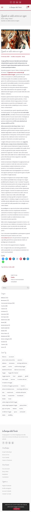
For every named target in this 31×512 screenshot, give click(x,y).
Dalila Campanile (16, 56)
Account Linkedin (6, 491)
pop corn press (6, 408)
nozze (9, 399)
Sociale (3, 342)
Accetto (16, 509)
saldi (13, 267)
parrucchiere (23, 405)
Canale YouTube (6, 494)
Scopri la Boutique (7, 452)
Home (2, 18)
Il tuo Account (6, 469)
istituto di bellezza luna (8, 389)
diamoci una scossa (19, 369)
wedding (10, 415)
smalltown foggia (6, 412)
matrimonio (10, 392)
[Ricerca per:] (15, 288)
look (3, 392)
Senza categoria (5, 339)
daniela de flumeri (7, 369)
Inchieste (3, 311)
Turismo (3, 344)
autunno (20, 360)
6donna (4, 357)
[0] (27, 7)
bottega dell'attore (22, 363)
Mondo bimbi (4, 325)
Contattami (5, 477)
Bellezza (3, 297)
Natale (3, 330)
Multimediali (4, 328)
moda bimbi (11, 395)
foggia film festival (13, 373)
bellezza (4, 363)
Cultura (3, 308)
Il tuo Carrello (5, 457)
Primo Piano (4, 333)
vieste (3, 415)
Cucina (3, 306)
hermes (6, 267)
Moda (10, 18)
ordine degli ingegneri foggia (9, 405)
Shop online (5, 471)
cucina (10, 366)
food (14, 376)
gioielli (26, 376)
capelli (4, 366)
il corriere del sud (21, 379)
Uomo (2, 347)
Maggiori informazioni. (19, 506)
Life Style (3, 317)
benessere (12, 363)
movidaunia (20, 395)
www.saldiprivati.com (6, 238)
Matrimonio (4, 319)
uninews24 (22, 412)
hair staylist (5, 379)
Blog (7, 18)
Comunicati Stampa (6, 303)
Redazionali (4, 336)
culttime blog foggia (19, 366)
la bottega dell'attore (22, 389)
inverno (23, 386)
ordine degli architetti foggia (9, 402)
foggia (4, 373)
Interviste (3, 314)
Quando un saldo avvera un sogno (12, 51)
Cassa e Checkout (7, 460)
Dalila (13, 277)
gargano (20, 376)
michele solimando (21, 392)
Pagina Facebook (6, 485)
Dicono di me (5, 455)
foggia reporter (6, 376)
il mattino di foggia (7, 382)
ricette (21, 408)
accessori (11, 357)
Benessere (4, 300)
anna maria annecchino (8, 360)
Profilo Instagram (6, 488)
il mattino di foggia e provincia (10, 386)
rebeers (15, 408)
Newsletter (5, 474)
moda (9, 267)
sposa (15, 412)
